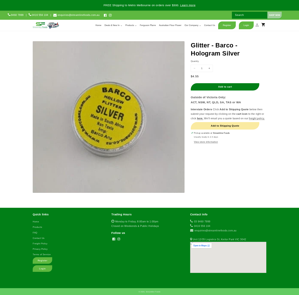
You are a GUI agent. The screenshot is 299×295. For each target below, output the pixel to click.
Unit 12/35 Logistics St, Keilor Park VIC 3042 (219, 239)
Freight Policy (40, 243)
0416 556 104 (41, 15)
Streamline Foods (153, 292)
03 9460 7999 (201, 221)
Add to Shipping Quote (225, 125)
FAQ (35, 232)
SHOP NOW (274, 15)
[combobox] (257, 15)
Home (36, 221)
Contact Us (39, 238)
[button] (264, 26)
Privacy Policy (40, 249)
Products (37, 227)
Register (42, 260)
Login (42, 268)
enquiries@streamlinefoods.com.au (79, 15)
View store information (206, 141)
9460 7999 (17, 15)
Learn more (187, 5)
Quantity (195, 61)
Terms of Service (42, 254)
